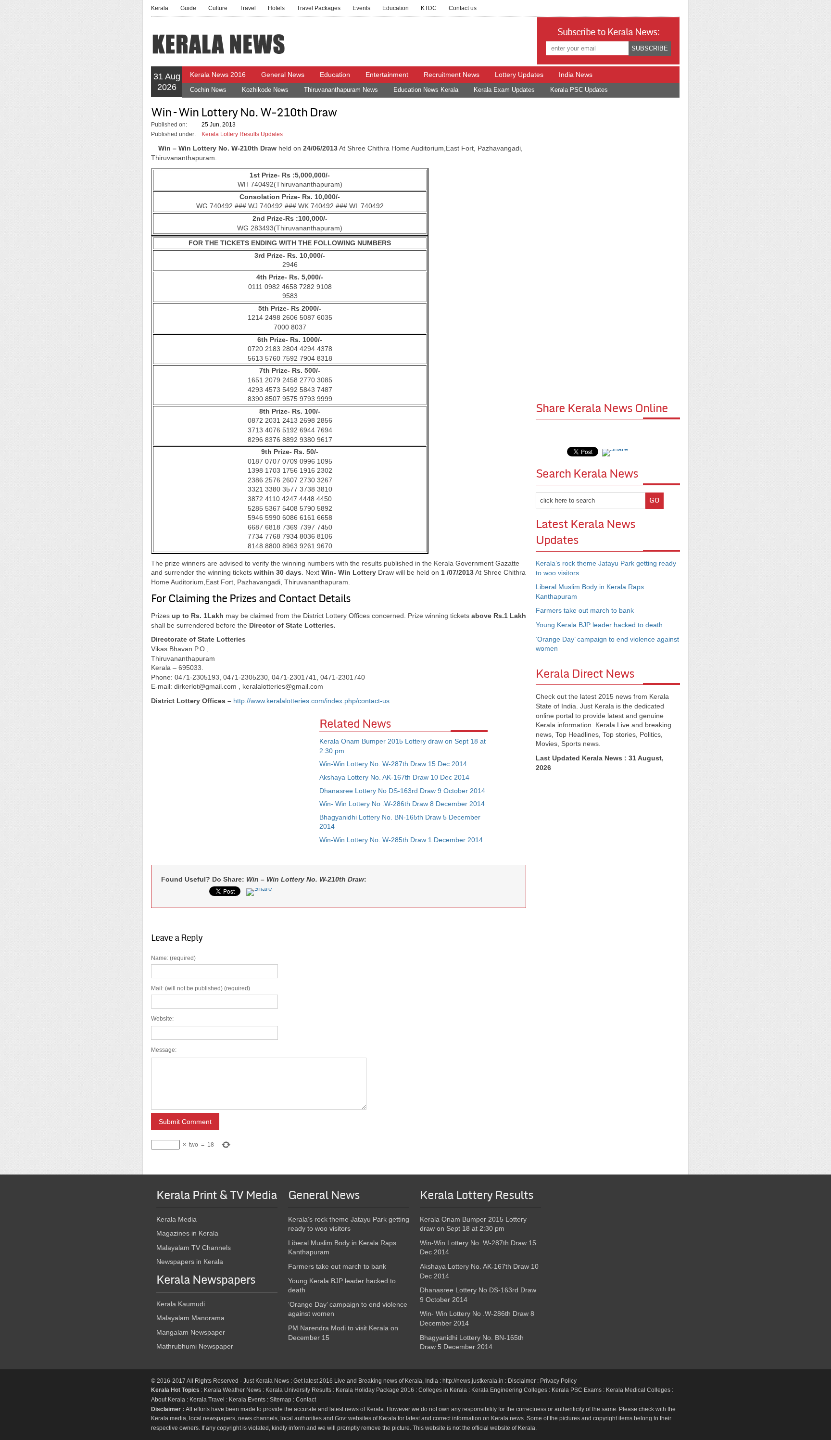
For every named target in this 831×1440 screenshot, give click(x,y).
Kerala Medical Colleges (638, 1390)
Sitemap (280, 1399)
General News (282, 74)
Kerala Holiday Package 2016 (375, 1390)
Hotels (276, 8)
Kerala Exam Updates (504, 89)
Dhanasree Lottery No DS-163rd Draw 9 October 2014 (402, 791)
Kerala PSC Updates (579, 89)
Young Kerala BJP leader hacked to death (599, 625)
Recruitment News (451, 74)
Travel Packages (318, 8)
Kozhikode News (265, 89)
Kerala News (272, 1380)
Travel (247, 8)
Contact (306, 1399)
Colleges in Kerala (442, 1390)
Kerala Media (176, 1219)
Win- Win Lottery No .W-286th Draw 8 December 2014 (402, 804)
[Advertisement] (235, 787)
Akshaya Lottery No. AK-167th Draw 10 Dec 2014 (394, 777)
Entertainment (386, 74)
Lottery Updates (519, 74)
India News (575, 74)
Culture (217, 8)
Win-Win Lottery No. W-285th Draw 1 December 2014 (401, 840)
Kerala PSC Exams (577, 1390)
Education (395, 8)
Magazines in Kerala (187, 1233)
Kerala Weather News (232, 1390)
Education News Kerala (425, 89)
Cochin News (208, 89)
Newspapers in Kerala (189, 1261)
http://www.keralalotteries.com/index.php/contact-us (311, 701)
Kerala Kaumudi (180, 1304)
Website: (162, 1018)
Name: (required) (200, 1051)
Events (361, 8)
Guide (188, 8)
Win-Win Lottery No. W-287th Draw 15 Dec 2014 (393, 764)
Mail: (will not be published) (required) (200, 1066)
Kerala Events (247, 1399)
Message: (163, 1050)
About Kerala (168, 1399)
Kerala (159, 8)
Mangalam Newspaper (190, 1332)
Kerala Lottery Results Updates (242, 134)
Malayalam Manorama (190, 1318)
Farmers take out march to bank (585, 610)
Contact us (463, 8)
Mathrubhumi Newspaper (194, 1346)
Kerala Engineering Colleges (509, 1390)
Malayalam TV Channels (193, 1247)
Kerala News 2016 (218, 74)
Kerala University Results (298, 1390)
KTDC (429, 8)
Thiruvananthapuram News (341, 89)
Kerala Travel (207, 1399)
